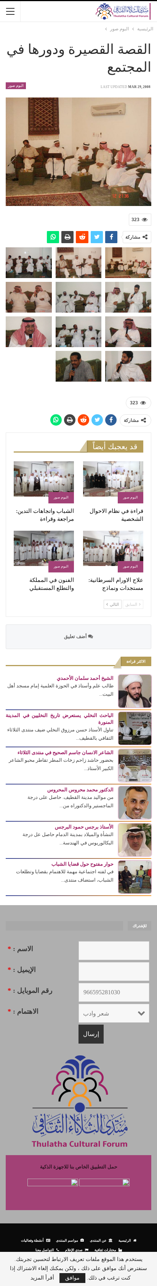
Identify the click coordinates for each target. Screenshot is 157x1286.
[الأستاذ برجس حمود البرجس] (135, 839)
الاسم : (20, 949)
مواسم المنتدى (67, 1240)
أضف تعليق (76, 636)
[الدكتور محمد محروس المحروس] (135, 802)
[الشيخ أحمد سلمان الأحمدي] (135, 690)
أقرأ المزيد (42, 1278)
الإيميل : (22, 969)
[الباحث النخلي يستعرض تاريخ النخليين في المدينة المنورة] (135, 728)
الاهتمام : (23, 1011)
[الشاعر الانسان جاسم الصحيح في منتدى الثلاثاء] (135, 765)
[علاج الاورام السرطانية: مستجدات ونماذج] (113, 552)
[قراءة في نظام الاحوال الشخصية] (113, 482)
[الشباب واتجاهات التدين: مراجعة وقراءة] (44, 482)
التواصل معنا (44, 1250)
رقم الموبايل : (30, 990)
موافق (72, 1278)
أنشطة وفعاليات (32, 1240)
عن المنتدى (98, 1240)
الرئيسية (125, 1240)
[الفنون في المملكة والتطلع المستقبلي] (44, 552)
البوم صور (16, 85)
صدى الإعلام (74, 1250)
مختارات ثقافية (105, 1250)
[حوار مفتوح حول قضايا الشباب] (135, 876)
